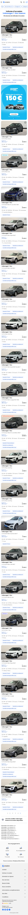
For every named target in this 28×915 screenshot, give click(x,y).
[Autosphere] (6, 2)
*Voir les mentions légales (14, 116)
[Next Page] (20, 813)
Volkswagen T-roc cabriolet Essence (10, 835)
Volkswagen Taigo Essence (8, 828)
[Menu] (1, 2)
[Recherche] (21, 2)
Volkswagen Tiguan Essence (8, 833)
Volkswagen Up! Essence (7, 837)
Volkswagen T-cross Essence (8, 830)
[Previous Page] (8, 813)
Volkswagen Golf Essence (8, 832)
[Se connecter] (24, 2)
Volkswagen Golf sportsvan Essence (10, 838)
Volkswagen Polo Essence (8, 825)
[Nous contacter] (27, 2)
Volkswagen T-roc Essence (8, 827)
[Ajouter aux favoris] (25, 20)
